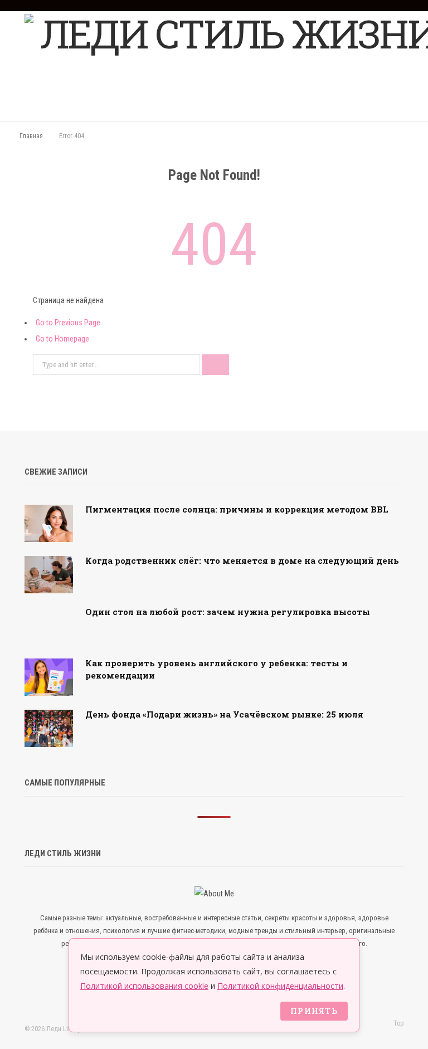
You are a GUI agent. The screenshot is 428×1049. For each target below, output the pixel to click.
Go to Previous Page (68, 322)
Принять (314, 1011)
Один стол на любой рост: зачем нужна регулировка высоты (227, 611)
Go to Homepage (62, 338)
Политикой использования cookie (144, 985)
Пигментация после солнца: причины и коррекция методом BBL (236, 509)
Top (397, 1023)
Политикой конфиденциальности (280, 985)
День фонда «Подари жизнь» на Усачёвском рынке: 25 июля (224, 714)
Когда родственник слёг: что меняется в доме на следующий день (242, 560)
